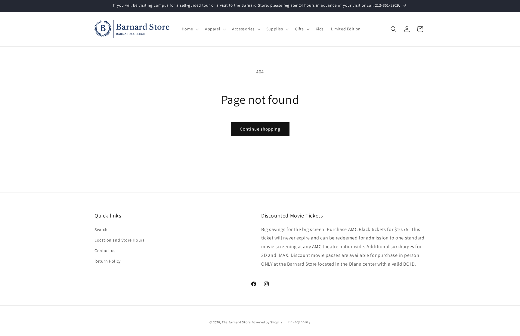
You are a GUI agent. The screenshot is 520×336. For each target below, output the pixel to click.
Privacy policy (299, 322)
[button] (189, 29)
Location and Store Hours (119, 240)
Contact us (105, 250)
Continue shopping (260, 129)
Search (101, 229)
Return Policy (107, 261)
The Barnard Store (236, 322)
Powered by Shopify (267, 322)
